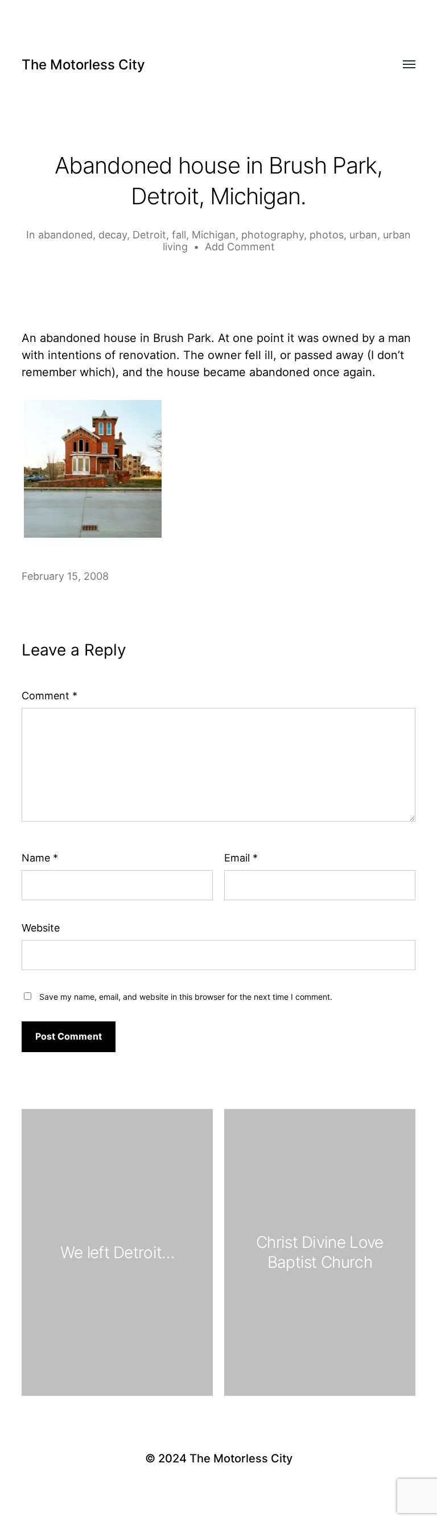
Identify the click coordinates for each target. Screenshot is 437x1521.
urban (363, 235)
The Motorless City (83, 64)
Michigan (214, 235)
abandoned (65, 235)
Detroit (149, 235)
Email (241, 858)
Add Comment (240, 247)
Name (40, 858)
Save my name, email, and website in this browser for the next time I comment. (185, 996)
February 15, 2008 (65, 576)
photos (327, 235)
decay (112, 235)
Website (41, 928)
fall (179, 235)
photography (272, 235)
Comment (49, 696)
